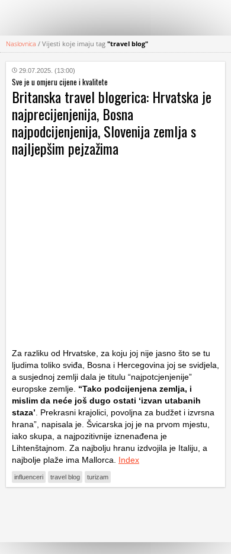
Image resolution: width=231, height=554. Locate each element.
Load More (115, 514)
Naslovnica (21, 43)
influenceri (28, 477)
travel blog (65, 477)
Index (128, 460)
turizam (97, 477)
